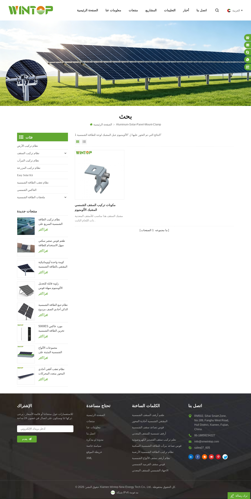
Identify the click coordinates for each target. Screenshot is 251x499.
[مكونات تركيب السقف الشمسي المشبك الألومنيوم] (99, 175)
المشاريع (151, 10)
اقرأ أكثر (43, 229)
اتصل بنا (202, 10)
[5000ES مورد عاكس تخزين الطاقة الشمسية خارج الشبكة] (26, 333)
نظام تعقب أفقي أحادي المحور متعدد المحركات (51, 371)
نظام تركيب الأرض (27, 145)
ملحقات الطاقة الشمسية (31, 197)
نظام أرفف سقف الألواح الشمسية (151, 458)
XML (89, 458)
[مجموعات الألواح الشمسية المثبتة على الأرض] (26, 354)
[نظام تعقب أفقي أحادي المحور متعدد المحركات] (26, 376)
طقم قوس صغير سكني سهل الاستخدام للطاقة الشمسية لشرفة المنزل (51, 243)
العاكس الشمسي (26, 189)
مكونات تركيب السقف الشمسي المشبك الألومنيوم (95, 207)
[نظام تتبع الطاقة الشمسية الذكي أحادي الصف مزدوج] (26, 311)
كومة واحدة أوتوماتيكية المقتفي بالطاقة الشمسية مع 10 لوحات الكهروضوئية (52, 265)
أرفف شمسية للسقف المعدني (149, 433)
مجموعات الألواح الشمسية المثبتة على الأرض (50, 350)
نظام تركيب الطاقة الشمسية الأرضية (152, 451)
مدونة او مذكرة (94, 439)
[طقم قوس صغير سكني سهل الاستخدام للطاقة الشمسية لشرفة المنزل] (26, 247)
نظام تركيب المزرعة (28, 167)
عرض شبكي (77, 141)
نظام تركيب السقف (28, 153)
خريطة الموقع (94, 451)
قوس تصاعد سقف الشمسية (148, 427)
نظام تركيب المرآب (28, 160)
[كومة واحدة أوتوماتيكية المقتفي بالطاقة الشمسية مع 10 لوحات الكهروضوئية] (26, 269)
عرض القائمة (84, 141)
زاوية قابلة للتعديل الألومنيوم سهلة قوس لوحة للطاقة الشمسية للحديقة (50, 286)
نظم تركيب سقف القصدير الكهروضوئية (154, 439)
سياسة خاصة (93, 445)
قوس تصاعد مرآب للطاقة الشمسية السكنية (157, 445)
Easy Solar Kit (25, 175)
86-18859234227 (204, 435)
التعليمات (170, 10)
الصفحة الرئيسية (87, 10)
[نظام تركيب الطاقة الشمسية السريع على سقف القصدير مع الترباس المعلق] (26, 226)
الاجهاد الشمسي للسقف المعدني (150, 470)
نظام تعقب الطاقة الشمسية (32, 182)
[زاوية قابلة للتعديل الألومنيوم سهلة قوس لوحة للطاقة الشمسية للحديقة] (26, 290)
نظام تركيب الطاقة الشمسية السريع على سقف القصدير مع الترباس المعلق (53, 222)
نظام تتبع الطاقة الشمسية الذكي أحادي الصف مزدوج (53, 307)
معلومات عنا (113, 10)
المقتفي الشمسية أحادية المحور (149, 421)
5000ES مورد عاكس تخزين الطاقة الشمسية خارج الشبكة (51, 329)
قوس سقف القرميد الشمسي (148, 464)
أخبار (186, 10)
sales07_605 (202, 447)
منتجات (133, 10)
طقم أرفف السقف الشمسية (148, 415)
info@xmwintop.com (206, 441)
